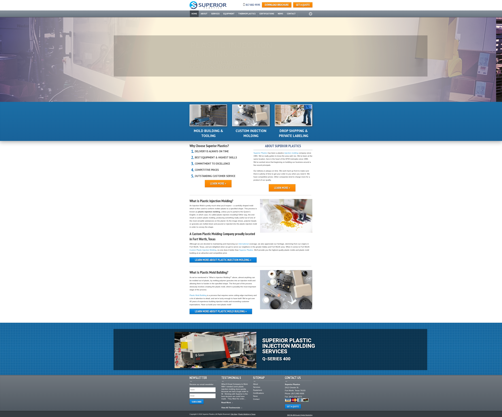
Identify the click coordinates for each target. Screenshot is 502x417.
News (280, 13)
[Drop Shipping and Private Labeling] (293, 125)
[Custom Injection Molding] (251, 125)
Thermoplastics (247, 13)
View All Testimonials (230, 408)
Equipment (229, 13)
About (204, 13)
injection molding (291, 153)
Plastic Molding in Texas (246, 414)
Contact (291, 13)
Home (194, 13)
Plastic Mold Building (198, 295)
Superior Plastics (260, 153)
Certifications (266, 13)
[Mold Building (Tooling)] (208, 125)
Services (215, 13)
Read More (226, 402)
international (243, 244)
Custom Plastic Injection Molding (203, 250)
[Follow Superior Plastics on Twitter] (310, 14)
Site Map (234, 414)
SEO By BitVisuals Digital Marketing (299, 415)
